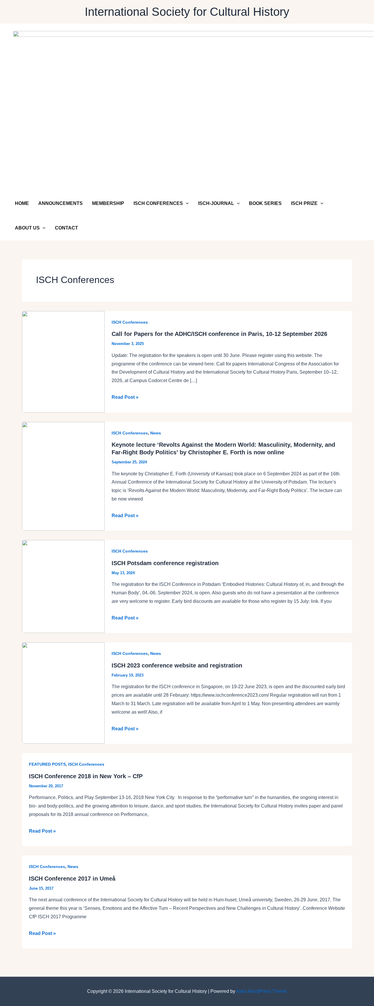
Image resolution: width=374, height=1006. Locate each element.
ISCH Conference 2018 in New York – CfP (86, 776)
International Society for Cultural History (187, 11)
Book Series (265, 203)
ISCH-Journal (216, 203)
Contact (66, 227)
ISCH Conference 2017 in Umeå (72, 878)
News (155, 433)
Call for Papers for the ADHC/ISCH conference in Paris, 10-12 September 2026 (219, 334)
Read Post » (125, 398)
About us (27, 227)
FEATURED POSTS (47, 764)
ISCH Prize (304, 203)
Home (22, 203)
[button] (186, 203)
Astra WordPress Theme (261, 991)
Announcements (60, 203)
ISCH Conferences (158, 203)
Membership (108, 203)
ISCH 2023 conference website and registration (177, 665)
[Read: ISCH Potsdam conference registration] (63, 586)
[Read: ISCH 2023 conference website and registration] (63, 692)
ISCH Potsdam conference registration (165, 563)
